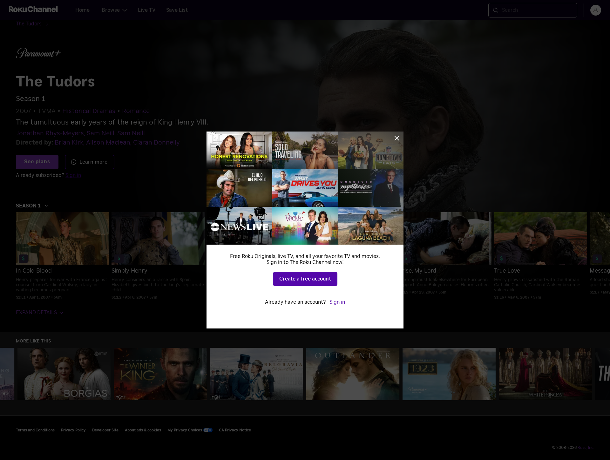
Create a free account (305, 278)
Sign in (337, 302)
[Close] (397, 138)
